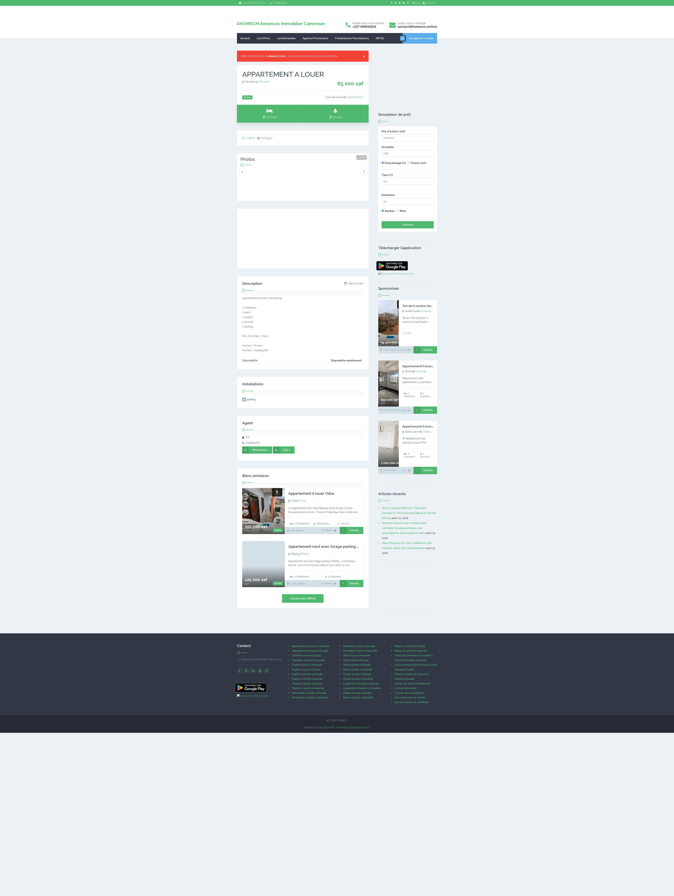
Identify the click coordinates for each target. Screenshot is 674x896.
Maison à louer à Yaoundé (358, 697)
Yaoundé (264, 81)
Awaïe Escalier (429, 311)
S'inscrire (430, 3)
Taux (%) (387, 175)
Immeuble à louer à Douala (359, 646)
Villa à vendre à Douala (357, 664)
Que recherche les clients (410, 697)
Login (418, 3)
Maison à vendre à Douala (410, 646)
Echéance (388, 195)
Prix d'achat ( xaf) (393, 131)
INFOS (380, 38)
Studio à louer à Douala (357, 674)
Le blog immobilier (406, 688)
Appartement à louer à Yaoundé (311, 646)
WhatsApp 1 (260, 450)
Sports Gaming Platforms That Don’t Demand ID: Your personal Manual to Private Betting (409, 513)
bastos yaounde (431, 431)
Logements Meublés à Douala (361, 683)
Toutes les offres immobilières (412, 683)
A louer (278, 530)
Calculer (407, 224)
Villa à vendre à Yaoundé (357, 669)
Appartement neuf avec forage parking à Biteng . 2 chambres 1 (342, 546)
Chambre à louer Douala (306, 655)
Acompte (388, 147)
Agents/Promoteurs (315, 38)
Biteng (304, 554)
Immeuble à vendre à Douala (309, 693)
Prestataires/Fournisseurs (352, 38)
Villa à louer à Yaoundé (356, 655)
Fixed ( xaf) (418, 163)
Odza (302, 500)
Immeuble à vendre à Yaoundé (310, 697)
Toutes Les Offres (303, 598)
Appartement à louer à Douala (310, 650)
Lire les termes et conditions (412, 702)
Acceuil (245, 38)
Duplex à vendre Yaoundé (307, 678)
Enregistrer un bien (421, 38)
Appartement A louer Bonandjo (424, 366)
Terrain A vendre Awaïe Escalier (424, 306)
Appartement (355, 97)
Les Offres (263, 38)
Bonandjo (421, 371)
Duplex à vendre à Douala (307, 674)
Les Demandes (286, 38)
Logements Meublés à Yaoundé (362, 688)
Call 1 (286, 450)
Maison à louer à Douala (357, 693)
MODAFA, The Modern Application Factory (347, 727)
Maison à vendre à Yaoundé (411, 650)
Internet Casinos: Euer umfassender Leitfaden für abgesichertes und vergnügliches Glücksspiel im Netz (404, 528)
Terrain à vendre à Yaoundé (308, 688)
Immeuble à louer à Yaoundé (360, 650)
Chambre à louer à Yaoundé (308, 660)
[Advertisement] (337, 11)
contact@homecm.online (254, 3)
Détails (354, 530)
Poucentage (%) (395, 163)
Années (390, 211)
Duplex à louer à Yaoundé (307, 664)
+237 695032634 (279, 3)
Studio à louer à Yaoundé (358, 678)
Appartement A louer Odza (311, 493)
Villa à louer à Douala (355, 660)
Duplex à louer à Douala (306, 669)
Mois (403, 211)
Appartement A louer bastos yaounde (429, 426)
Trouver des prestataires (409, 693)
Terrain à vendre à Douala (307, 683)
